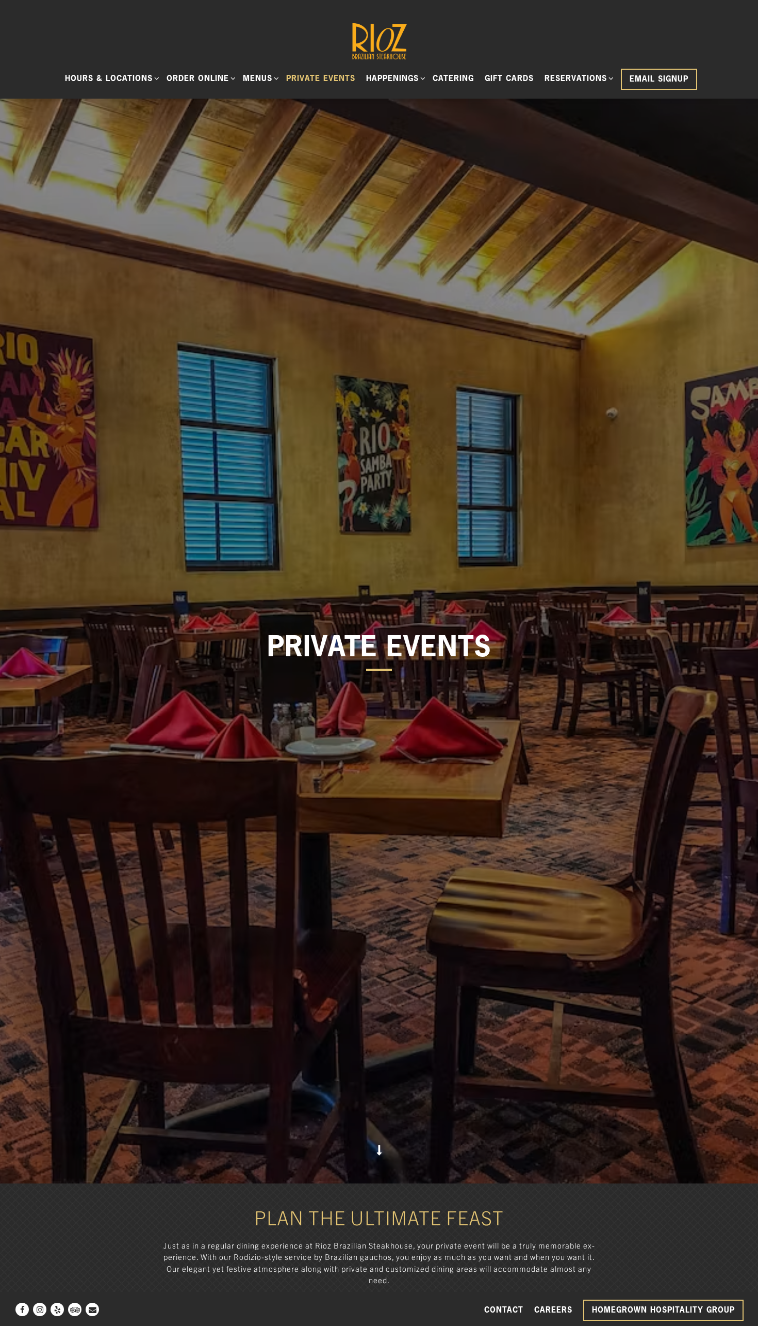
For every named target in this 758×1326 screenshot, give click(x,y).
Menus (259, 78)
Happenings (394, 78)
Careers (553, 1309)
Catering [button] (453, 78)
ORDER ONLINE (199, 78)
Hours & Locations (110, 78)
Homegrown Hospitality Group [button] (663, 1309)
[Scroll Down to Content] (379, 1159)
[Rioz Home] (379, 40)
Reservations (577, 78)
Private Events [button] (320, 78)
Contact (503, 1309)
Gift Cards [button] (509, 78)
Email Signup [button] (659, 78)
